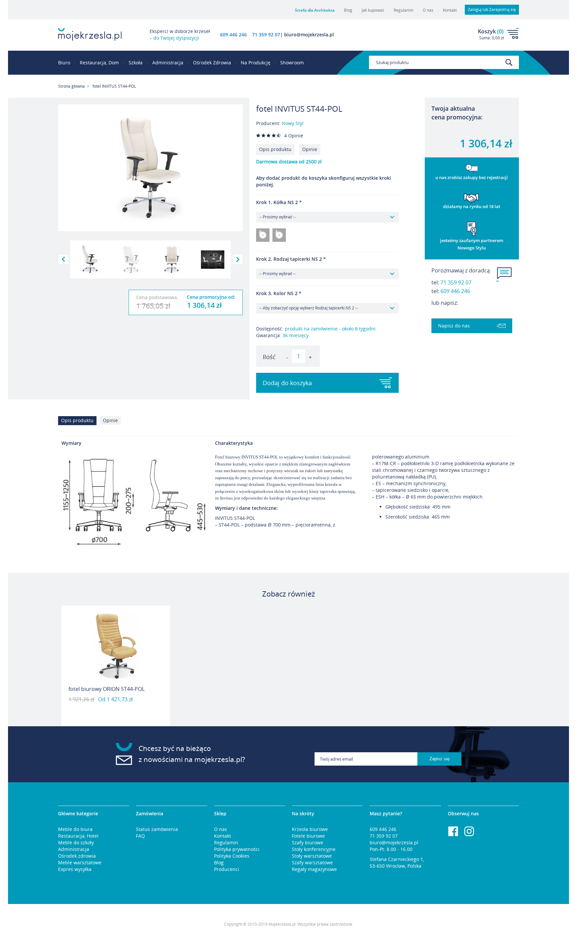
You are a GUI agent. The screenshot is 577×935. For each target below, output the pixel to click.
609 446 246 (233, 34)
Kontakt (450, 10)
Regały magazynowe (314, 869)
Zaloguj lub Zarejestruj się (492, 9)
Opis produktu (275, 149)
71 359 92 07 (455, 282)
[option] (115, 666)
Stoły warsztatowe (312, 856)
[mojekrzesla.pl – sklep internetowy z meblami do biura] (90, 34)
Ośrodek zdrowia (77, 856)
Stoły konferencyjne (314, 849)
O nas (428, 10)
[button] (63, 259)
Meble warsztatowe (80, 862)
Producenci (226, 869)
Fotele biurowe (308, 836)
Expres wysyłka (74, 869)
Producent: (280, 123)
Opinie (309, 149)
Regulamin (403, 10)
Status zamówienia (157, 829)
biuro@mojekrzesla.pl (394, 842)
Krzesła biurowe (310, 829)
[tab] (79, 422)
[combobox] (444, 62)
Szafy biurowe (307, 842)
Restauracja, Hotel (78, 836)
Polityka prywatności (236, 849)
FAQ (140, 836)
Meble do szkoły (76, 842)
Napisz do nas (454, 325)
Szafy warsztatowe (312, 862)
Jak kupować (373, 10)
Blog (348, 10)
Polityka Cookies (231, 856)
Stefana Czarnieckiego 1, (397, 859)
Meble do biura (75, 829)
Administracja (73, 849)
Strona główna (71, 86)
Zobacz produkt (116, 709)
